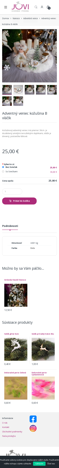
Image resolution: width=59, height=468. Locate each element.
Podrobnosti (10, 226)
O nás (4, 422)
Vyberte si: (8, 164)
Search (36, 7)
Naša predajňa (9, 436)
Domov (5, 18)
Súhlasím (39, 463)
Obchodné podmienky (12, 431)
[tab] (10, 227)
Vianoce (16, 18)
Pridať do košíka (21, 200)
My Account (42, 7)
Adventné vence (30, 18)
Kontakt (5, 427)
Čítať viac (51, 463)
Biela (32, 248)
